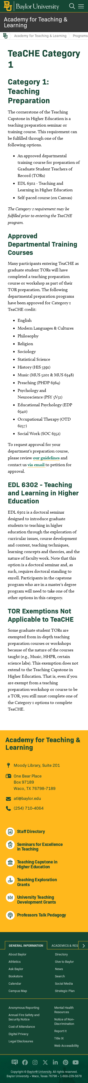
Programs (80, 35)
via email (36, 464)
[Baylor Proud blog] (14, 1064)
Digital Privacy (18, 1033)
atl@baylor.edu (27, 798)
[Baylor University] (31, 6)
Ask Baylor (16, 968)
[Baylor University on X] (44, 1064)
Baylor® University (39, 1071)
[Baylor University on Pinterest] (65, 1064)
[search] (70, 7)
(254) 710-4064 (29, 808)
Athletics (15, 961)
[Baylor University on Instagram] (34, 1064)
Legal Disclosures (21, 1041)
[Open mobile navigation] (82, 7)
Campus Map (18, 990)
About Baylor (17, 954)
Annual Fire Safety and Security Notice (24, 1016)
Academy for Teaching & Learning (35, 22)
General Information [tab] (26, 945)
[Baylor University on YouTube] (74, 1064)
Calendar (15, 983)
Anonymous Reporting (24, 1007)
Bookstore (16, 976)
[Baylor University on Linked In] (54, 1064)
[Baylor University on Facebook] (24, 1064)
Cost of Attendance (22, 1026)
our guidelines (46, 457)
